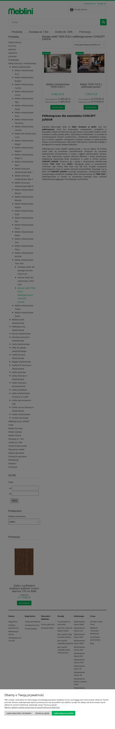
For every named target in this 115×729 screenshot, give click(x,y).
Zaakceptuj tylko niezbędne (18, 713)
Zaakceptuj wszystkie (63, 713)
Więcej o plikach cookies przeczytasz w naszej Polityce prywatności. (32, 707)
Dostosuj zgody (42, 713)
